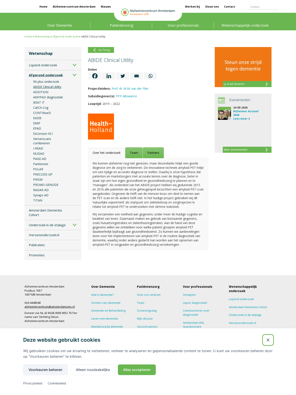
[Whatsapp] (150, 76)
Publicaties (37, 245)
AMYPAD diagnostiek (48, 97)
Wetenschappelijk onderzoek (245, 25)
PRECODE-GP (42, 174)
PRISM (37, 179)
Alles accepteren (137, 369)
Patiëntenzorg (121, 25)
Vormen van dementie (105, 303)
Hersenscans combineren (42, 141)
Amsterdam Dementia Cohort (45, 212)
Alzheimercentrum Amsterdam (74, 6)
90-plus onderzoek (46, 82)
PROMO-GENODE (46, 185)
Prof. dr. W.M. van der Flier (130, 88)
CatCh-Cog (40, 108)
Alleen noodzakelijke (93, 369)
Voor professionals (183, 25)
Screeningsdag (147, 310)
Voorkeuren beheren (45, 369)
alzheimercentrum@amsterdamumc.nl (49, 307)
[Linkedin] (108, 76)
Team (140, 303)
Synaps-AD (41, 195)
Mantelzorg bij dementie (107, 326)
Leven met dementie (104, 318)
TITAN (37, 200)
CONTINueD (42, 113)
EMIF (36, 123)
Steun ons (212, 6)
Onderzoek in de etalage (47, 225)
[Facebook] (94, 76)
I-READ (38, 148)
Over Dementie (59, 25)
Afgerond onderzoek (65, 36)
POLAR (38, 169)
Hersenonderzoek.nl (44, 235)
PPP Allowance (126, 96)
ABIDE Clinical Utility (47, 87)
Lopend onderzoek (43, 65)
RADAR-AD (41, 190)
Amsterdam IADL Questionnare (193, 325)
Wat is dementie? (102, 295)
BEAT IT (39, 102)
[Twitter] (122, 76)
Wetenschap (42, 36)
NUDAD (38, 153)
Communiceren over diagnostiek (196, 313)
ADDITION (40, 92)
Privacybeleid (32, 383)
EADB (37, 118)
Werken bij (192, 6)
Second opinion (147, 326)
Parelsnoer (40, 164)
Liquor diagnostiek (195, 303)
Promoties (37, 255)
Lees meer (240, 118)
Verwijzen (189, 295)
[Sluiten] (268, 340)
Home (43, 6)
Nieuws (106, 6)
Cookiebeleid (57, 383)
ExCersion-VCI (43, 134)
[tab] (106, 152)
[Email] (136, 76)
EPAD (37, 128)
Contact (229, 6)
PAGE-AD (39, 159)
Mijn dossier (145, 318)
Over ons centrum (149, 295)
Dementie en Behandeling (108, 310)
